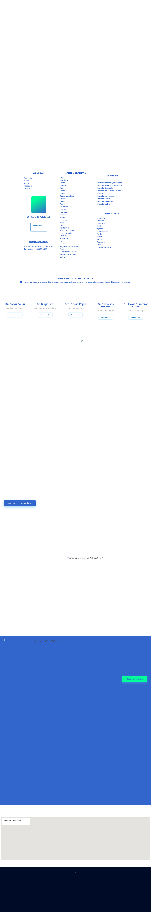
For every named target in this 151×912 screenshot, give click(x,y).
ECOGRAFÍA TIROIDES (49, 901)
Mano (62, 217)
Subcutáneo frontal (68, 251)
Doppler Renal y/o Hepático (109, 185)
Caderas (63, 185)
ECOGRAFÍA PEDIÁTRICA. (50, 896)
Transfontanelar (104, 247)
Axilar (62, 177)
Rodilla (63, 249)
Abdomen (28, 178)
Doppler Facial (103, 198)
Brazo (62, 183)
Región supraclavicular (70, 246)
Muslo (62, 222)
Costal (63, 190)
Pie (61, 241)
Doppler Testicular (105, 188)
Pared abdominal (67, 230)
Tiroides (27, 188)
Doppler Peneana (105, 201)
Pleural (63, 244)
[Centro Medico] (12, 884)
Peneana (64, 238)
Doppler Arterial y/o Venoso (109, 183)
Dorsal (63, 198)
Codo (62, 188)
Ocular (63, 225)
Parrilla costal (66, 236)
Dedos (62, 201)
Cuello (62, 193)
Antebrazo (64, 180)
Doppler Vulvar (104, 204)
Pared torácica (66, 233)
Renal (26, 183)
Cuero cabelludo (67, 196)
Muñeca (63, 220)
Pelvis (26, 180)
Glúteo (63, 209)
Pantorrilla (64, 228)
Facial (62, 204)
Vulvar (62, 257)
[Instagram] (117, 906)
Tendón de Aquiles (68, 254)
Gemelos (64, 206)
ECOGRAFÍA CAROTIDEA (50, 905)
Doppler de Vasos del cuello (109, 196)
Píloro (99, 236)
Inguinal (63, 214)
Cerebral (101, 223)
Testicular (28, 186)
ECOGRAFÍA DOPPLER (49, 909)
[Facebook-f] (113, 906)
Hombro (63, 212)
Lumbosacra (102, 231)
